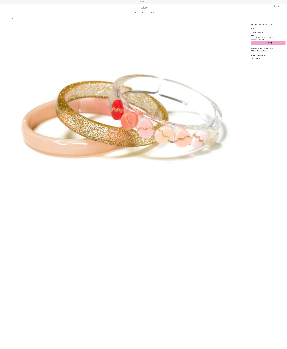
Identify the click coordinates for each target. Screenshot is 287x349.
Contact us (151, 12)
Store (134, 12)
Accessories (19, 19)
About (142, 12)
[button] (143, 8)
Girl (13, 19)
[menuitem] (282, 19)
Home (3, 19)
